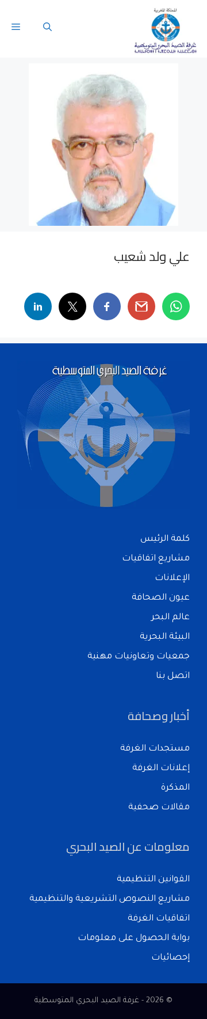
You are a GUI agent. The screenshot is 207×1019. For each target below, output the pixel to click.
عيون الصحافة (161, 598)
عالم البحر (170, 618)
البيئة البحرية (165, 637)
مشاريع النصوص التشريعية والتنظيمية (109, 899)
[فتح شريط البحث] (47, 29)
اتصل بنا (173, 676)
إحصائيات (170, 958)
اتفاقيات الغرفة (159, 919)
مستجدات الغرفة (155, 749)
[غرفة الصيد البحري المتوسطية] (166, 29)
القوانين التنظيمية (153, 880)
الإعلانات (172, 579)
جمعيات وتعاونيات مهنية (138, 657)
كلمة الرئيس (165, 539)
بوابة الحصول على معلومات (134, 939)
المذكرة (175, 788)
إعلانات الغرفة (161, 769)
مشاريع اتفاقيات (156, 559)
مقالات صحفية (159, 808)
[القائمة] (16, 29)
